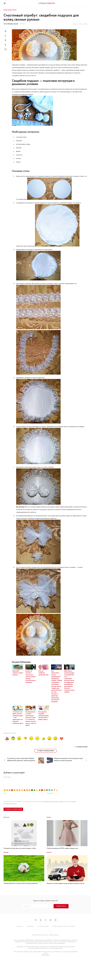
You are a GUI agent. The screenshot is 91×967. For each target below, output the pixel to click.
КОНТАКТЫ (30, 926)
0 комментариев (81, 747)
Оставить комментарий (45, 750)
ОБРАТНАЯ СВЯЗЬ (43, 926)
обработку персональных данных (53, 801)
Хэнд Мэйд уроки (10, 10)
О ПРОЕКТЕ (19, 926)
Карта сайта (45, 955)
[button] (5, 760)
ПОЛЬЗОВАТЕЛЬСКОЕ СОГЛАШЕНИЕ (64, 926)
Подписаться (61, 906)
